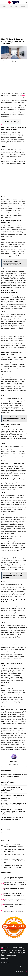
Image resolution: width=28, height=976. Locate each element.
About (16, 6)
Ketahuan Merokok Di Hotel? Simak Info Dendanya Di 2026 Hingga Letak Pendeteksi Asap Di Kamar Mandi (13, 811)
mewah (13, 97)
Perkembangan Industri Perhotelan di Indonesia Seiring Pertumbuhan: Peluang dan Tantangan (15, 884)
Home (5, 6)
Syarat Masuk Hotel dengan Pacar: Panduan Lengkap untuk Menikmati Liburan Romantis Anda (13, 895)
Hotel (10, 6)
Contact (22, 6)
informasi (3, 949)
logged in (9, 832)
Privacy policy (20, 966)
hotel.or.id (25, 971)
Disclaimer (13, 966)
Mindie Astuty (14, 761)
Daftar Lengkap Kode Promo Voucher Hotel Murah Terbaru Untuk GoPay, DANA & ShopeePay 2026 (12, 797)
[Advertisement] (14, 23)
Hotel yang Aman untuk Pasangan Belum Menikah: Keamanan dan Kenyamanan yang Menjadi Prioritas (15, 900)
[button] (26, 2)
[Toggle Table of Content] (17, 122)
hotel (23, 95)
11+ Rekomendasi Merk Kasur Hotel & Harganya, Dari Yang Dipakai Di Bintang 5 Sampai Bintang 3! (12, 789)
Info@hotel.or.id (5, 958)
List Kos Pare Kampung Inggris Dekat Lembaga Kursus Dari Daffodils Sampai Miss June (15, 860)
